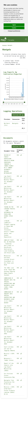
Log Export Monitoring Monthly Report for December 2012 (9, 190)
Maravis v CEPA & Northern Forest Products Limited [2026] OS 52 (9, 390)
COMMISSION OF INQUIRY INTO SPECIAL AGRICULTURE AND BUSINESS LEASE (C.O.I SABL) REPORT (9, 297)
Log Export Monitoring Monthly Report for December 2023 (9, 340)
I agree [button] (14, 24)
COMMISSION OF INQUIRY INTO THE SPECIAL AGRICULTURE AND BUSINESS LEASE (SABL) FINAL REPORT (9, 283)
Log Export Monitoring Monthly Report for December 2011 (9, 179)
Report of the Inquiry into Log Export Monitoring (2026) (9, 366)
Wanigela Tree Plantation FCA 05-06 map (9, 382)
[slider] (3, 102)
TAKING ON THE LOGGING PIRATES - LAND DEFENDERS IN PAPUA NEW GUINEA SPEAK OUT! (9, 212)
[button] (10, 119)
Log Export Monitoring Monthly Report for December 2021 (9, 319)
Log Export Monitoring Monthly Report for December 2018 (9, 200)
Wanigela (10, 45)
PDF (18, 155)
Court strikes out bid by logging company (9, 348)
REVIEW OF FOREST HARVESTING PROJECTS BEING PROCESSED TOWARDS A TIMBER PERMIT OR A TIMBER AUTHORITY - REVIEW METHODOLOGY (9, 164)
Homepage (4, 45)
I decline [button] (14, 27)
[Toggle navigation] (26, 39)
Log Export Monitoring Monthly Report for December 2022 (9, 330)
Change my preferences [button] (14, 31)
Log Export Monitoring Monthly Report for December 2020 (9, 309)
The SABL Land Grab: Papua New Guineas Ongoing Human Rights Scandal (9, 271)
